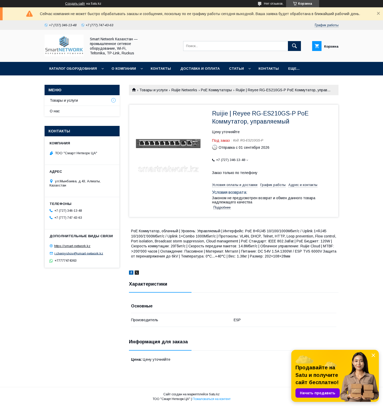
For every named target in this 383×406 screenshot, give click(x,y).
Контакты (161, 68)
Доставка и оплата (200, 68)
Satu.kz (214, 394)
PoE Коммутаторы (216, 90)
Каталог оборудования (73, 68)
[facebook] (131, 273)
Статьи (236, 68)
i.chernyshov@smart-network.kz (78, 253)
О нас (55, 111)
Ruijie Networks (184, 90)
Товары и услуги (153, 90)
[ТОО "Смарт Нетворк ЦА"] (64, 55)
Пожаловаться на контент (212, 399)
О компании (124, 68)
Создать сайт (75, 3)
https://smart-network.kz (72, 246)
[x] (137, 273)
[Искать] (294, 46)
